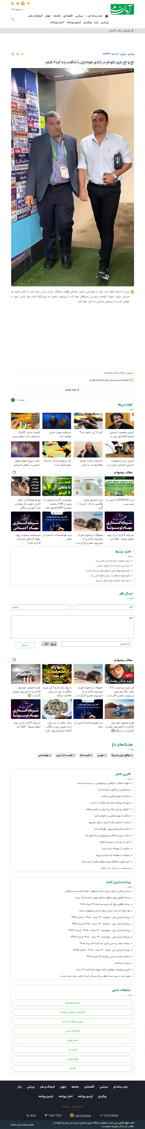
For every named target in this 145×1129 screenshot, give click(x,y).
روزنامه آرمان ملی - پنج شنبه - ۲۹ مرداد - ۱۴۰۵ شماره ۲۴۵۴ (100, 937)
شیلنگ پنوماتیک (72, 1003)
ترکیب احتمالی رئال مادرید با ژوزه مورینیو (109, 822)
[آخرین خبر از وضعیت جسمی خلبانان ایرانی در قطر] (119, 449)
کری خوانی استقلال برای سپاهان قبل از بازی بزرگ (106, 861)
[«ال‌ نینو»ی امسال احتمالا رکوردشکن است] (56, 449)
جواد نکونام (70, 390)
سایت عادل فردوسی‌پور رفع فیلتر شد (112, 829)
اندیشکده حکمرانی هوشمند (72, 1012)
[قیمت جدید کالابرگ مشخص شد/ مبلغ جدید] (25, 420)
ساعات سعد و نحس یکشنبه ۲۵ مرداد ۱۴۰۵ (108, 956)
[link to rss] (12, 3)
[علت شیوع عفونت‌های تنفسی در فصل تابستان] (25, 449)
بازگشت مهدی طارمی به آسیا (115, 796)
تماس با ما (77, 1106)
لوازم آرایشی (72, 1059)
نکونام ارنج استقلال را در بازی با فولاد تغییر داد (110, 575)
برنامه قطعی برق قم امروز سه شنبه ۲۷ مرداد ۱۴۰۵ (105, 904)
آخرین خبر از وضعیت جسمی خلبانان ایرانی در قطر (121, 463)
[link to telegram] (28, 3)
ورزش (123, 54)
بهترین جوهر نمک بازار (72, 1021)
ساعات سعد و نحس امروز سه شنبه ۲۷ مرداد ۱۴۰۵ (105, 943)
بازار (96, 23)
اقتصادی (68, 16)
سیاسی (79, 16)
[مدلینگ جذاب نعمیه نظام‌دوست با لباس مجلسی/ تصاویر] (88, 449)
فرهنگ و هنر (35, 16)
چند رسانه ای (120, 1087)
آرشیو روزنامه (74, 23)
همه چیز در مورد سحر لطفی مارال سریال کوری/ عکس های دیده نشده (95, 976)
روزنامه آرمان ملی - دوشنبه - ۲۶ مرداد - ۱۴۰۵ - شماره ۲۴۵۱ (100, 917)
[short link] (22, 54)
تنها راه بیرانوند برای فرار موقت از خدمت (110, 803)
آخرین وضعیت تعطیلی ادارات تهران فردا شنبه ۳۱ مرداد (103, 970)
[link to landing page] (122, 8)
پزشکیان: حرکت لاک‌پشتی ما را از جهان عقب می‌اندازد (106, 31)
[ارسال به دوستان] (17, 54)
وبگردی (87, 23)
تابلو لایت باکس (72, 1031)
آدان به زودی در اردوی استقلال (115, 842)
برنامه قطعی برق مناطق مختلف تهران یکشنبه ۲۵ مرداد (102, 898)
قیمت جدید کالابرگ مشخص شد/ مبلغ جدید (26, 434)
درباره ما (65, 1106)
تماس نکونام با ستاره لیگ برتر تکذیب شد (112, 560)
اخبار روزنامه (57, 23)
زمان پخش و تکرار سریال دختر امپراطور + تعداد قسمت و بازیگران (97, 891)
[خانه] (106, 16)
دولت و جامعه (122, 963)
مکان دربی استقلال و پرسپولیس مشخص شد (107, 835)
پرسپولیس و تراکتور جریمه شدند (114, 790)
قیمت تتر (72, 1049)
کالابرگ (72, 1068)
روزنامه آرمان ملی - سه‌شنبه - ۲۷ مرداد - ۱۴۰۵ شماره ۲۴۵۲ (101, 924)
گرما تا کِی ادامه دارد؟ (91, 432)
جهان (48, 16)
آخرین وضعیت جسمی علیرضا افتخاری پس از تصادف (122, 434)
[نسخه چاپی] (12, 54)
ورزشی (104, 23)
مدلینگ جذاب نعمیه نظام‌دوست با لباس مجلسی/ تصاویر (91, 463)
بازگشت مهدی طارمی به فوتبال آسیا (112, 816)
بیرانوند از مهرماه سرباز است (116, 848)
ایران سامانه (16, 1124)
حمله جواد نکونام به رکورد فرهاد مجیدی (113, 580)
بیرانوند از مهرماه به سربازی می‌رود (113, 855)
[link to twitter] (17, 3)
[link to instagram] (23, 3)
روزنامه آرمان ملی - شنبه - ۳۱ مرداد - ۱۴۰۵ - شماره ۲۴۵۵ (101, 950)
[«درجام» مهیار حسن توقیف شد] (56, 420)
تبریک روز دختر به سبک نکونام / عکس (113, 565)
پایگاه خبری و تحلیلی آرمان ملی (83, 1123)
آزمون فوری (72, 1040)
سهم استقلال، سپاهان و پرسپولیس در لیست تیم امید (103, 783)
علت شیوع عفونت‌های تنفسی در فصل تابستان (27, 463)
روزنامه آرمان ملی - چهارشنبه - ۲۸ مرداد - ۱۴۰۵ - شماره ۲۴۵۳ (99, 930)
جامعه (57, 16)
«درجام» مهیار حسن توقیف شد (60, 434)
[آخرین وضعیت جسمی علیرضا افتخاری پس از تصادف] (119, 420)
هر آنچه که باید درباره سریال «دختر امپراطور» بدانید (104, 911)
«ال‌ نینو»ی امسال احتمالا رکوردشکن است (57, 463)
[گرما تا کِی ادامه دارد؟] (88, 420)
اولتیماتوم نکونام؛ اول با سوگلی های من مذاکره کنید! (108, 570)
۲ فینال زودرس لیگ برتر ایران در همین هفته (108, 809)
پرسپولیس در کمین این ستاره (115, 868)
